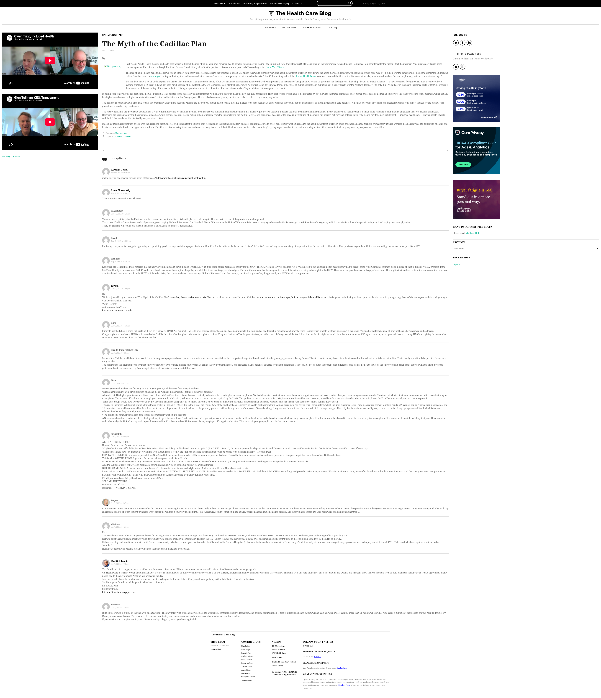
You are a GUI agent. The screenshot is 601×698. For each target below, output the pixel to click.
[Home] (300, 13)
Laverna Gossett (119, 169)
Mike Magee (245, 649)
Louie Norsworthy (121, 190)
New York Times (275, 67)
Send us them (342, 668)
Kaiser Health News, (306, 76)
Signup (456, 263)
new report (155, 76)
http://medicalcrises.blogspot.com (118, 592)
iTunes (274, 665)
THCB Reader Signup (279, 3)
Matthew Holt (472, 232)
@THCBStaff (308, 646)
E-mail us (317, 656)
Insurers (127, 136)
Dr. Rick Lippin (119, 561)
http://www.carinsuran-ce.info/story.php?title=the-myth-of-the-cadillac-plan (289, 297)
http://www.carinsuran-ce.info (191, 297)
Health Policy (270, 27)
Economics (119, 136)
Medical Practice (289, 27)
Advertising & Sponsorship (255, 3)
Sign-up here (289, 674)
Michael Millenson (248, 656)
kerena (114, 285)
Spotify (280, 665)
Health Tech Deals (278, 649)
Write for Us (234, 3)
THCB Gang (331, 27)
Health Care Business (311, 27)
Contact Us (297, 3)
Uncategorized (112, 35)
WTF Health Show (279, 653)
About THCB (220, 3)
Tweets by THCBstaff (11, 156)
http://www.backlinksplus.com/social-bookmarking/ (181, 177)
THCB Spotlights (278, 646)
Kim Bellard (245, 646)
